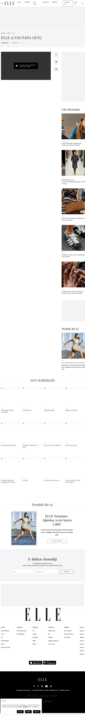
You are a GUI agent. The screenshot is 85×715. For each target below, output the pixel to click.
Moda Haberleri (5, 631)
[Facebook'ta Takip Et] (34, 686)
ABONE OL (66, 3)
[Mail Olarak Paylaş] (56, 69)
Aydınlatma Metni (44, 696)
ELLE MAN (35, 3)
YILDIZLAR (51, 627)
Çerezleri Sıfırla (54, 696)
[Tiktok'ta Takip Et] (51, 686)
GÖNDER (66, 571)
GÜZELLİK (27, 2)
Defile (2, 644)
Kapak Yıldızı (51, 631)
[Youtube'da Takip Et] (46, 686)
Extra (14, 33)
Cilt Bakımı (35, 637)
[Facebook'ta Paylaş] (56, 55)
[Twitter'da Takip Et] (38, 686)
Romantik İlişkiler (68, 634)
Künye (35, 696)
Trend (2, 634)
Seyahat (82, 651)
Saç (33, 631)
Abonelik (29, 696)
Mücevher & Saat (5, 647)
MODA (19, 2)
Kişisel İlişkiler (68, 631)
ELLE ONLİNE (15, 42)
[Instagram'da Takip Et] (42, 686)
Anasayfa (3, 33)
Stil (2, 637)
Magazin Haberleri (53, 641)
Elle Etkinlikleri (21, 634)
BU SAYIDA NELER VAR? (57, 541)
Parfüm (34, 644)
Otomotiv (82, 644)
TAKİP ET (76, 3)
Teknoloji (82, 641)
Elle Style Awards (21, 631)
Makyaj (35, 634)
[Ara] (82, 3)
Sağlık (34, 641)
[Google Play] (49, 663)
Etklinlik (19, 627)
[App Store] (35, 663)
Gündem (50, 637)
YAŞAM (82, 627)
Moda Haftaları (5, 641)
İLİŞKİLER (54, 2)
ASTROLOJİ (45, 2)
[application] (26, 66)
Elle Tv (9, 33)
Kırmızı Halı (51, 644)
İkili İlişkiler (67, 637)
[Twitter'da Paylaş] (56, 62)
